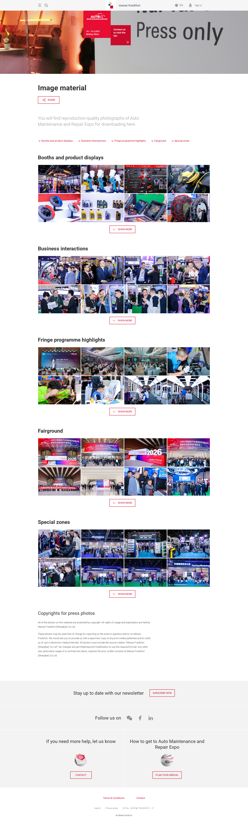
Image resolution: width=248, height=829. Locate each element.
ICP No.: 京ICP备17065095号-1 (137, 808)
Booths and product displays (57, 140)
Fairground (160, 140)
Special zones (182, 140)
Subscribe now (162, 693)
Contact (140, 798)
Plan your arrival (167, 775)
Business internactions (93, 140)
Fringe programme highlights (130, 140)
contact (80, 775)
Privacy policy (112, 808)
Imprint (97, 808)
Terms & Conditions (113, 798)
